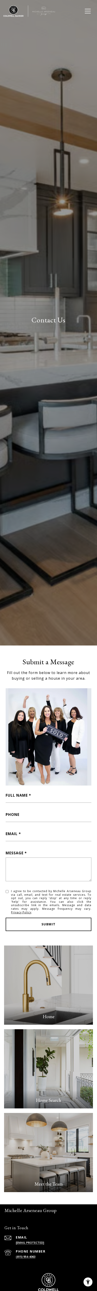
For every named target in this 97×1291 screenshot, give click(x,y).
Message (14, 852)
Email (12, 833)
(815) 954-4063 (25, 1257)
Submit (49, 924)
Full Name (17, 795)
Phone (12, 814)
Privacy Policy (21, 912)
